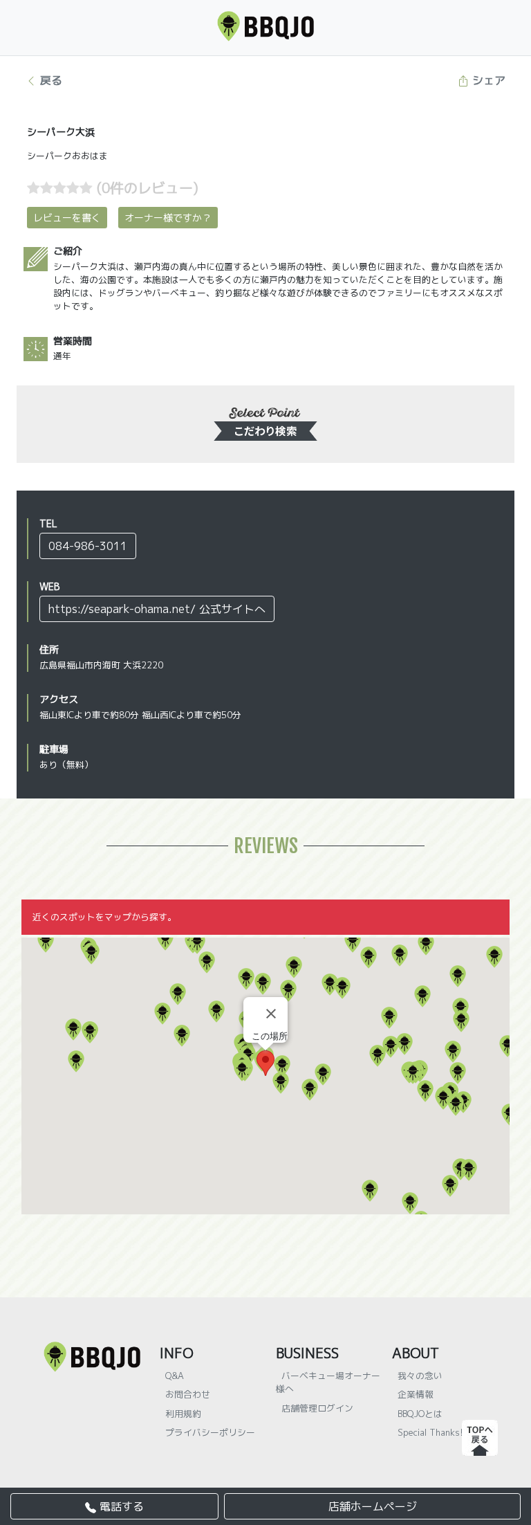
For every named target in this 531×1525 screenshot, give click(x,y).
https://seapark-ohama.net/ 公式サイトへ (157, 609)
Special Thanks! (430, 1432)
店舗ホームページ (372, 1506)
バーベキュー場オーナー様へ (328, 1382)
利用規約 (183, 1413)
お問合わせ (187, 1394)
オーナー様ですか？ (168, 217)
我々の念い (420, 1375)
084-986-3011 (87, 546)
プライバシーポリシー (210, 1432)
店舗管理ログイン (317, 1408)
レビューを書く (67, 217)
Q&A (174, 1375)
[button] (45, 941)
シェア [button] (487, 80)
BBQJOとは (420, 1413)
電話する (120, 1506)
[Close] (271, 1013)
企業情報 (416, 1394)
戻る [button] (49, 80)
